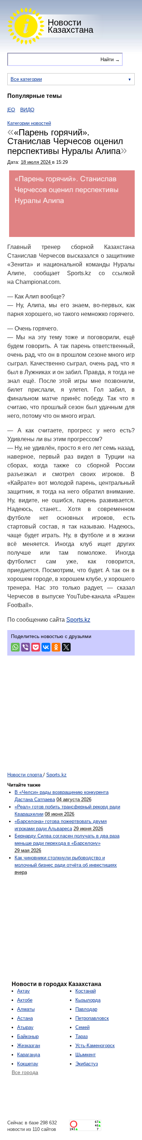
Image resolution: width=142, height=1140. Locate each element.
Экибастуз (86, 1063)
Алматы (26, 1009)
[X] (66, 647)
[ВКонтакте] (46, 647)
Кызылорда (87, 1000)
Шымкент (85, 1054)
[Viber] (25, 647)
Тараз (81, 1036)
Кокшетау (27, 1063)
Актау (23, 991)
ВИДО (22, 109)
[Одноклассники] (56, 647)
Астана (25, 1018)
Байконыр (28, 1036)
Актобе (24, 1000)
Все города (25, 1072)
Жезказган (28, 1045)
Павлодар (86, 1009)
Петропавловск (92, 1018)
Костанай (85, 991)
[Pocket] (35, 647)
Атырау (25, 1027)
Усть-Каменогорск (95, 1045)
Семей (82, 1027)
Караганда (28, 1054)
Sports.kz (78, 620)
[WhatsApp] (15, 647)
